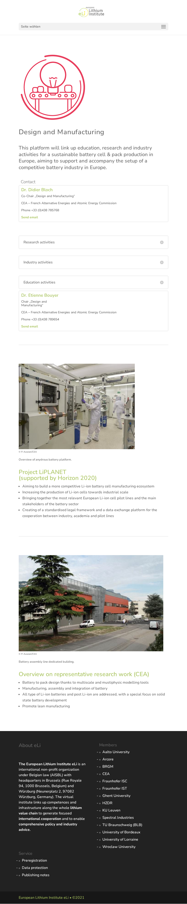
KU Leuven (111, 810)
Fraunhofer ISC (114, 781)
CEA (106, 773)
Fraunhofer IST (114, 788)
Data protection (35, 867)
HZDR (107, 803)
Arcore (108, 759)
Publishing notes (35, 875)
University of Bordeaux (121, 832)
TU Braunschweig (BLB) (122, 824)
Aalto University (116, 752)
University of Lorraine (120, 839)
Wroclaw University (118, 846)
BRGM (107, 766)
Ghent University (116, 795)
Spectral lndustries (118, 817)
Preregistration (34, 860)
